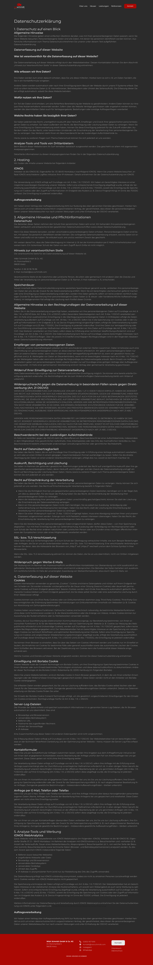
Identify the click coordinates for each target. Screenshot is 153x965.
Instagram (87, 947)
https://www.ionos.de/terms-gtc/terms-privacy (36, 177)
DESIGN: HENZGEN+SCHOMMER (76, 956)
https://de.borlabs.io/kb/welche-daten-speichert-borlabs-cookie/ (89, 691)
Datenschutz (116, 951)
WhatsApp (87, 950)
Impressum (116, 948)
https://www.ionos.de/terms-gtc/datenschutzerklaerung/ (79, 906)
